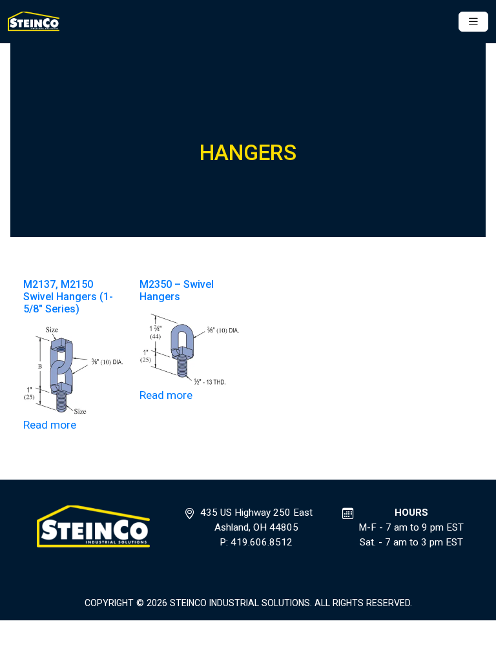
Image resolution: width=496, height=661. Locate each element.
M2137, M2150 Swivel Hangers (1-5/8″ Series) (68, 296)
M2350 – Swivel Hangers (177, 290)
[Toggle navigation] (473, 22)
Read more (49, 424)
